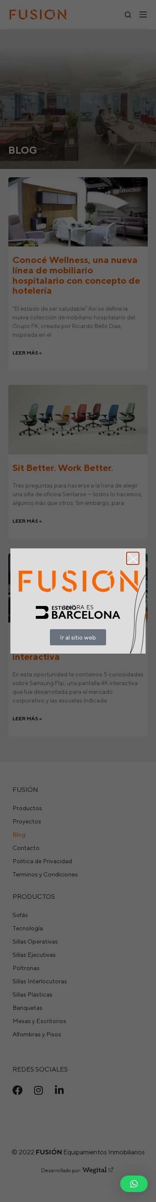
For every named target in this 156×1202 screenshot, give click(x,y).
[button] (134, 1183)
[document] (78, 601)
